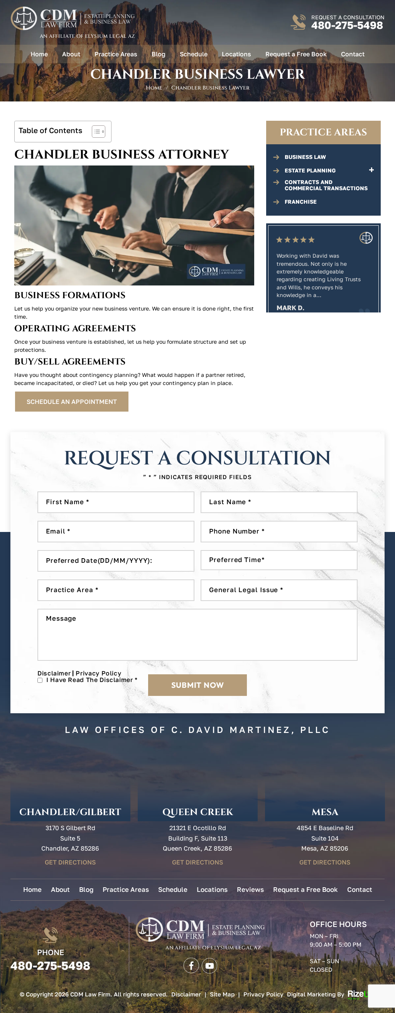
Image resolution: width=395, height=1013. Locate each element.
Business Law (305, 157)
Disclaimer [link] (186, 994)
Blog (158, 54)
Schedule (194, 54)
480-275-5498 (347, 25)
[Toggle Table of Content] (94, 131)
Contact (353, 54)
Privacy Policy (98, 673)
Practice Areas (116, 54)
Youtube (209, 964)
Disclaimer (54, 673)
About (71, 54)
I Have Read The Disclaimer (92, 680)
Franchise (301, 202)
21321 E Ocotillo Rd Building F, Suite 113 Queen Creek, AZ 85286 (197, 838)
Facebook (190, 964)
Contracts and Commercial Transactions (326, 185)
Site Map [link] (222, 994)
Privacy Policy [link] (263, 994)
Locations (236, 54)
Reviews (250, 889)
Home (39, 54)
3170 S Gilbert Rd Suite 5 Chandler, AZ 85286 (70, 838)
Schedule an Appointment (72, 401)
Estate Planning (310, 170)
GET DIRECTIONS (70, 862)
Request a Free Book (296, 54)
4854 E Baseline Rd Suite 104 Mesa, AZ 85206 (325, 838)
